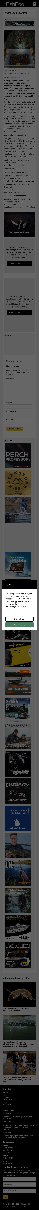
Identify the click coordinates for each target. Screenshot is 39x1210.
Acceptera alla (19, 625)
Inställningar (19, 619)
